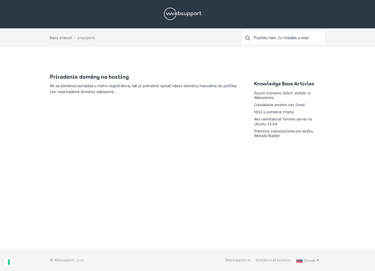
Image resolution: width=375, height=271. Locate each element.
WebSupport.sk (238, 260)
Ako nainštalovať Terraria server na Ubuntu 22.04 (283, 121)
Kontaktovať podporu (273, 260)
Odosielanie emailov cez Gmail (279, 105)
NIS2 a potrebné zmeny (274, 112)
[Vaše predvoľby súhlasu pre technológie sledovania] (9, 262)
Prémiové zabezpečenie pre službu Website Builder (283, 133)
